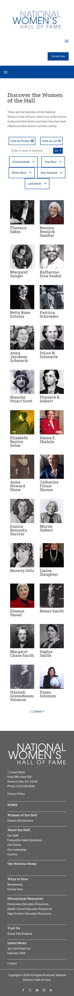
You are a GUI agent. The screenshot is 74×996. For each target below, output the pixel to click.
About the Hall (18, 830)
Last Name (34, 183)
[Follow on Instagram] (44, 990)
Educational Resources (25, 898)
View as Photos (19, 140)
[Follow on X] (30, 990)
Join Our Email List (18, 948)
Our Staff (12, 835)
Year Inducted (48, 172)
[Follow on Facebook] (23, 990)
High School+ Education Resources (29, 913)
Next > (39, 711)
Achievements (21, 161)
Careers (12, 854)
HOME (12, 805)
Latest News (16, 943)
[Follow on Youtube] (37, 990)
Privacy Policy (16, 793)
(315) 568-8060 (25, 786)
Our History (14, 844)
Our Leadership (16, 849)
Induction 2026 (16, 953)
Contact (12, 963)
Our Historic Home (21, 864)
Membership (15, 884)
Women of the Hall (22, 815)
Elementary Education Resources (27, 904)
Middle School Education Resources (29, 908)
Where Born (19, 172)
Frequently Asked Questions (24, 840)
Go (56, 150)
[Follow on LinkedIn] (51, 990)
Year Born (50, 161)
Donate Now (58, 56)
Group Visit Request (19, 933)
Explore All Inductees (20, 820)
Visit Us (13, 928)
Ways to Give (17, 879)
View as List (49, 140)
